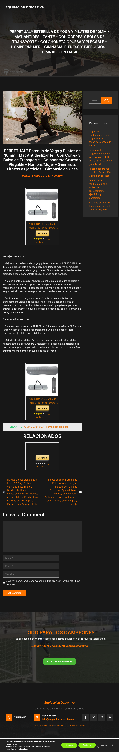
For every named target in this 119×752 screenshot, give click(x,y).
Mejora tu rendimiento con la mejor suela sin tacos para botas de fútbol (100, 138)
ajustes (26, 749)
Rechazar (87, 745)
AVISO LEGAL (61, 725)
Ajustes (104, 745)
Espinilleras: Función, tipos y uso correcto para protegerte (100, 206)
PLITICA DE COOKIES (77, 725)
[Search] (106, 100)
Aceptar (69, 745)
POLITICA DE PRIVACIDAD (44, 725)
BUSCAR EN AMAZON (59, 661)
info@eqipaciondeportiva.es (58, 719)
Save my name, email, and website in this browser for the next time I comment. (43, 582)
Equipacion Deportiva (25, 7)
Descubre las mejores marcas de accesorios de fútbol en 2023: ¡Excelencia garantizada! (100, 157)
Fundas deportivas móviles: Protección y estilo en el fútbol (100, 172)
